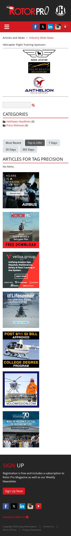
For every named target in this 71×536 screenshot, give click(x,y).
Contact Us (48, 526)
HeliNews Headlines (18, 121)
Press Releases (15, 125)
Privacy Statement (32, 529)
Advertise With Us (14, 517)
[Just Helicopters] (35, 11)
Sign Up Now (14, 491)
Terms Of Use (10, 529)
